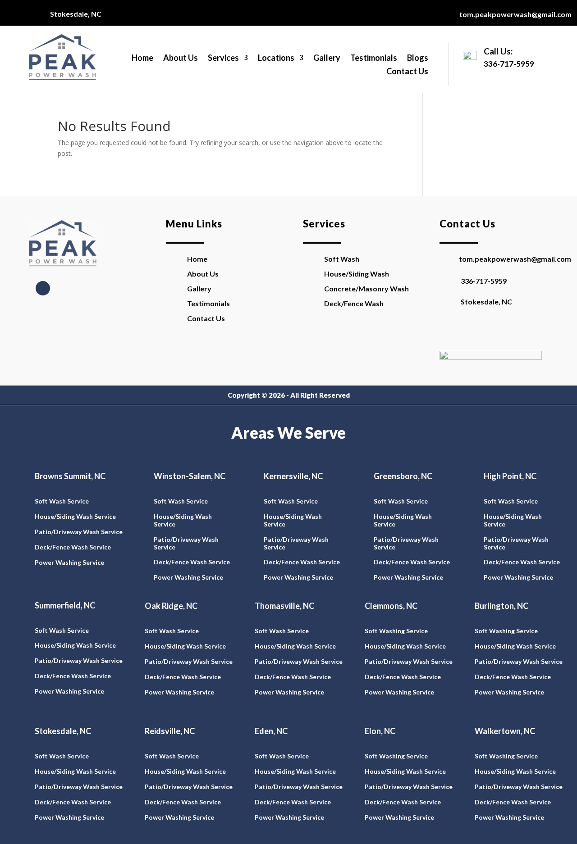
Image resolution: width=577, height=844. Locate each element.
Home (142, 58)
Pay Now (472, 331)
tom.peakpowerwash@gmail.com (515, 14)
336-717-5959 (484, 281)
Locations (276, 58)
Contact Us (407, 72)
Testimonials (373, 58)
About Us (180, 58)
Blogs (417, 58)
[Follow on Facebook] (43, 288)
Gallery (326, 58)
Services (223, 58)
